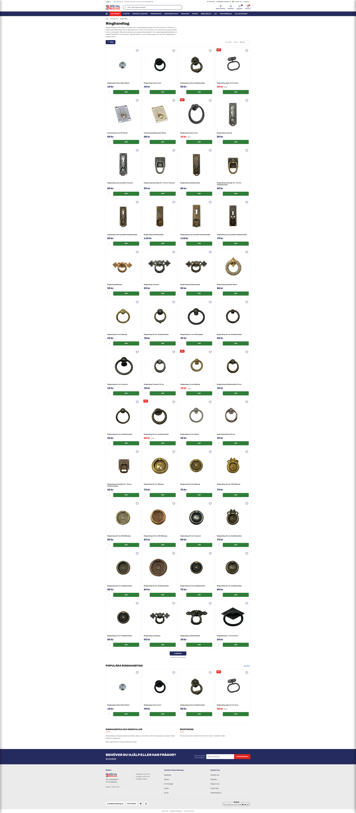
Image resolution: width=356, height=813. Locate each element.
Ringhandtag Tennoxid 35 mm (154, 384)
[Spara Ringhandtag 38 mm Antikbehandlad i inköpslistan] (173, 402)
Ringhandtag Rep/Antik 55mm (227, 284)
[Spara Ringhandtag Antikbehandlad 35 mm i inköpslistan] (246, 352)
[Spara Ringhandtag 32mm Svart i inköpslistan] (173, 50)
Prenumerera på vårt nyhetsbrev (199, 756)
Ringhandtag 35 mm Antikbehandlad (156, 334)
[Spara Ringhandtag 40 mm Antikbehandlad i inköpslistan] (246, 503)
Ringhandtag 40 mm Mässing (154, 484)
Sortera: (236, 42)
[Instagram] (146, 803)
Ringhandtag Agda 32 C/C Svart (227, 83)
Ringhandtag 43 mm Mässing (117, 334)
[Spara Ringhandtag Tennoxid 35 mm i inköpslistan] (173, 352)
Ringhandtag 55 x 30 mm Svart (227, 636)
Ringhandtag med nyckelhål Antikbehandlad (122, 234)
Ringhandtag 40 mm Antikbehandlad (229, 536)
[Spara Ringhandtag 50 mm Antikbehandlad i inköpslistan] (137, 553)
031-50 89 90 (211, 1)
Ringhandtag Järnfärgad (152, 636)
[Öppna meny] (107, 14)
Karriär (166, 793)
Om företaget (168, 784)
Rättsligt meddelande (176, 811)
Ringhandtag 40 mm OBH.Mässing (228, 484)
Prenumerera (242, 756)
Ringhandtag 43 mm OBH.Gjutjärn (191, 334)
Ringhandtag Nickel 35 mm (226, 434)
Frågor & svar (215, 784)
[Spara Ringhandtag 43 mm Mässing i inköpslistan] (137, 302)
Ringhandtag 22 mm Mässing (190, 384)
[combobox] (152, 7)
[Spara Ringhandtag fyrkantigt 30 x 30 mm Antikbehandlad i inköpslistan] (246, 150)
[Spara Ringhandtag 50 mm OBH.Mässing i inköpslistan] (137, 503)
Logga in (108, 1)
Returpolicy (165, 811)
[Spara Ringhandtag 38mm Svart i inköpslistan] (210, 100)
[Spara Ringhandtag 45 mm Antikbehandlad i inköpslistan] (137, 603)
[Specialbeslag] (113, 7)
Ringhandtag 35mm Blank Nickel (118, 83)
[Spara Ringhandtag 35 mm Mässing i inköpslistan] (210, 451)
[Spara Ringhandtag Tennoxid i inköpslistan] (246, 100)
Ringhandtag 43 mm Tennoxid (117, 384)
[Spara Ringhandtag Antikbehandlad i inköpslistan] (210, 150)
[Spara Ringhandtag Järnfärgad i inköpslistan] (173, 603)
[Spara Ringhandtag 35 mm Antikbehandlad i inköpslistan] (173, 302)
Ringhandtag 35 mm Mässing (190, 484)
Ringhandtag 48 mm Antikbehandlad (229, 334)
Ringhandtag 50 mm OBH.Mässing (118, 536)
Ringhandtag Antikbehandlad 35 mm (229, 384)
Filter (112, 42)
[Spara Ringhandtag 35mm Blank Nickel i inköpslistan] (137, 50)
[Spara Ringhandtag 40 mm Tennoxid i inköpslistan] (210, 503)
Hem (107, 18)
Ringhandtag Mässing (114, 284)
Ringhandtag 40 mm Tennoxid (190, 536)
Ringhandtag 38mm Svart (189, 133)
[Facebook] (140, 803)
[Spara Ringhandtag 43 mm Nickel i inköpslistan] (210, 402)
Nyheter (126, 13)
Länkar (166, 788)
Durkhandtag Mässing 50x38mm (155, 133)
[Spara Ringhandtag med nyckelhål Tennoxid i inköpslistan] (137, 150)
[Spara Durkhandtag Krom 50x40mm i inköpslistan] (137, 100)
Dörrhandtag (156, 13)
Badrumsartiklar (171, 13)
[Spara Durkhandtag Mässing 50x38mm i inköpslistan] (173, 100)
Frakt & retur (215, 788)
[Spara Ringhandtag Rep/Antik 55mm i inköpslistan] (246, 252)
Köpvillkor (214, 779)
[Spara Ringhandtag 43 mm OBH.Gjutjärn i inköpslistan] (210, 302)
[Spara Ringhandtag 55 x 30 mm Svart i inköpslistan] (246, 603)
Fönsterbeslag (226, 13)
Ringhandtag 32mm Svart (152, 83)
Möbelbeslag (206, 13)
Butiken (166, 779)
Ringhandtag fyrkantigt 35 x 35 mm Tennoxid (159, 183)
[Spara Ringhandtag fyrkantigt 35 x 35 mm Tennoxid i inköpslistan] (173, 150)
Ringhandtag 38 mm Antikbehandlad (156, 434)
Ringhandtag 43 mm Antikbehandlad (119, 434)
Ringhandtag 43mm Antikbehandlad (192, 83)
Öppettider (167, 775)
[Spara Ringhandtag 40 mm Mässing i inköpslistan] (173, 451)
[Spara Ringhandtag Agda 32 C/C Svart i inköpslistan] (246, 50)
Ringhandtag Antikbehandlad (190, 183)
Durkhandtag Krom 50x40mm (117, 133)
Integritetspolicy (216, 793)
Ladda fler (178, 653)
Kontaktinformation (189, 811)
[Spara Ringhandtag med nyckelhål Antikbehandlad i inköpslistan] (137, 202)
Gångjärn (185, 13)
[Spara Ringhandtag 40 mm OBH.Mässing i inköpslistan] (246, 451)
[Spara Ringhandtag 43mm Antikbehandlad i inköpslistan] (210, 50)
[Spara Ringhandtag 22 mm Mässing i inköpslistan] (210, 352)
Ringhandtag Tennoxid (224, 133)
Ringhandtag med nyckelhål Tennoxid (120, 183)
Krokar (195, 13)
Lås (215, 13)
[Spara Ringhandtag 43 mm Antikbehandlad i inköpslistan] (137, 402)
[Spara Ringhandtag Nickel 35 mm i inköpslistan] (246, 402)
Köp (126, 92)
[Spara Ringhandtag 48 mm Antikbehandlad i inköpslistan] (246, 302)
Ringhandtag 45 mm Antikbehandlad (119, 636)
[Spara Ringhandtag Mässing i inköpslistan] (137, 252)
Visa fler (247, 666)
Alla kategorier (241, 13)
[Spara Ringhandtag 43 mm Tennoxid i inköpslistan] (137, 352)
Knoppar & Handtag (140, 13)
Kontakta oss (215, 775)
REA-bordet (115, 13)
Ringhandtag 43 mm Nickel (189, 434)
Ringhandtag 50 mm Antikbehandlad (119, 586)
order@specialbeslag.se (223, 1)
